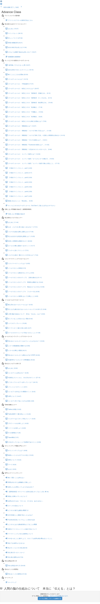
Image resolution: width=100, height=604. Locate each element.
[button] (1, 2)
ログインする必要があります (59, 596)
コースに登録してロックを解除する (50, 598)
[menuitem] (1, 4)
